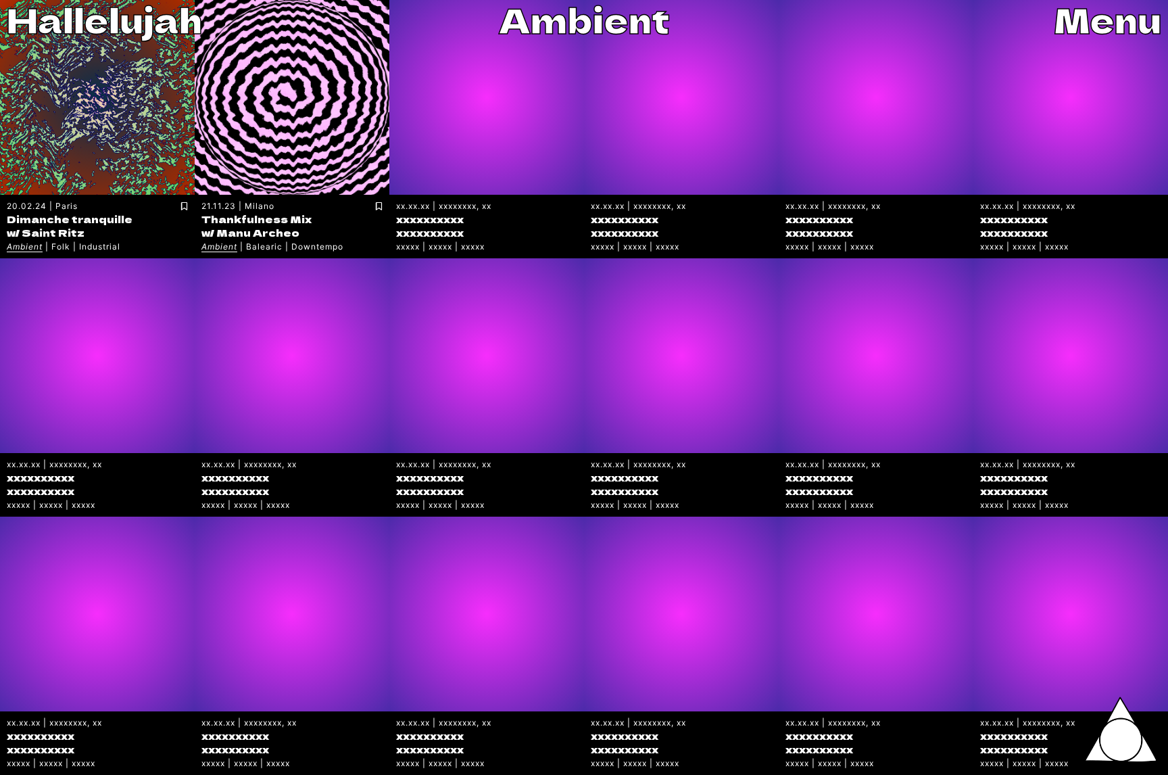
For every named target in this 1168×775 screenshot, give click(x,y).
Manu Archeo (257, 232)
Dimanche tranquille (69, 219)
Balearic (264, 246)
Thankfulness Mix (256, 219)
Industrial (99, 246)
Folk (60, 246)
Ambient (25, 246)
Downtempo (317, 246)
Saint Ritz (53, 232)
